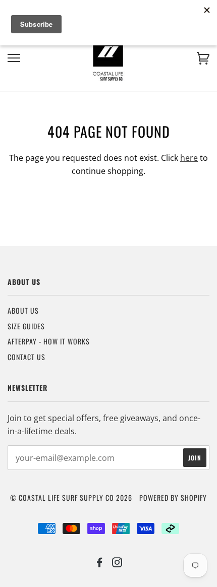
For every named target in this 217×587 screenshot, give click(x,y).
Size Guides (26, 326)
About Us (23, 310)
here (189, 157)
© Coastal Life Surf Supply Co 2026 (71, 497)
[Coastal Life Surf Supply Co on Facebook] (99, 563)
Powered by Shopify (173, 497)
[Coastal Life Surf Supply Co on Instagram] (117, 563)
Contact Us (26, 356)
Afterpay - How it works (49, 341)
